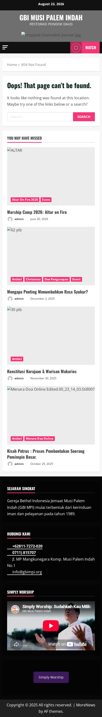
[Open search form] (64, 47)
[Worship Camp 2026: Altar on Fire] (51, 176)
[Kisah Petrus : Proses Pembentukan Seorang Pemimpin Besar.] (51, 415)
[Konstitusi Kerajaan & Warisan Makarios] (51, 336)
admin (19, 219)
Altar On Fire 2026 (25, 200)
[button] (5, 47)
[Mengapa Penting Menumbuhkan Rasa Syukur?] (51, 256)
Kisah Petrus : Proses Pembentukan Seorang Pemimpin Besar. (45, 454)
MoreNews (85, 705)
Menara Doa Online (40, 438)
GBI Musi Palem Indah (51, 17)
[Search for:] (40, 116)
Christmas (33, 279)
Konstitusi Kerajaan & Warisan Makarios (42, 371)
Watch (90, 47)
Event (46, 200)
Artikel (17, 279)
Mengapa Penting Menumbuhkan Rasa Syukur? (47, 292)
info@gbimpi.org (27, 571)
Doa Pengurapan (56, 279)
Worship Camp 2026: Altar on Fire (37, 212)
